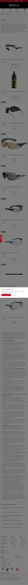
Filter (1, 238)
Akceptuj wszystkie (6, 294)
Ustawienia (14, 294)
